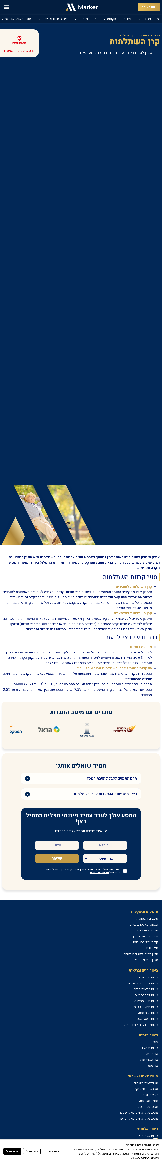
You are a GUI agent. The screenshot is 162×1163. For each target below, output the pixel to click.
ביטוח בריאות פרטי (146, 989)
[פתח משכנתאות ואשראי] (2, 19)
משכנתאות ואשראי (146, 1083)
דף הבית (155, 35)
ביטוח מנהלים (149, 1048)
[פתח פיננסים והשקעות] (104, 19)
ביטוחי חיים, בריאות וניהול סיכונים (137, 1024)
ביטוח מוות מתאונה (146, 1001)
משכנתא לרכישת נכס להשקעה (138, 1112)
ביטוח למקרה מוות (146, 995)
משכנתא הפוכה (148, 1106)
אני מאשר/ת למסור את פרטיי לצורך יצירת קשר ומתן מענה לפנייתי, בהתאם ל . (82, 871)
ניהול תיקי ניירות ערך (145, 936)
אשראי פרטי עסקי (146, 1089)
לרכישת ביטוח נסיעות (19, 50)
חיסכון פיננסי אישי (147, 930)
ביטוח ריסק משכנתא (145, 1018)
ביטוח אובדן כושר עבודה (143, 983)
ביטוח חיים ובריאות (146, 977)
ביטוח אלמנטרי (148, 1136)
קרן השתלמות (149, 1059)
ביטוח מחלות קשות (146, 1007)
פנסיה (143, 35)
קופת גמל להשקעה (145, 942)
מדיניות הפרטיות (99, 872)
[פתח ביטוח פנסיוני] (75, 19)
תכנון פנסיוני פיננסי (146, 960)
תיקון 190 (152, 948)
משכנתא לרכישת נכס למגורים (139, 1118)
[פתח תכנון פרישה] (139, 19)
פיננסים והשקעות (147, 918)
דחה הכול (32, 1151)
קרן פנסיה (152, 1065)
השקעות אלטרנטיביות (144, 924)
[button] (6, 7)
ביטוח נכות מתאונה (146, 1013)
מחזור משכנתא (148, 1100)
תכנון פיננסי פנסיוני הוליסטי (141, 954)
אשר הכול (12, 1151)
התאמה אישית (54, 1151)
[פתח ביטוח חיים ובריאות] (39, 19)
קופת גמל (151, 1054)
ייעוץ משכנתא (149, 1095)
